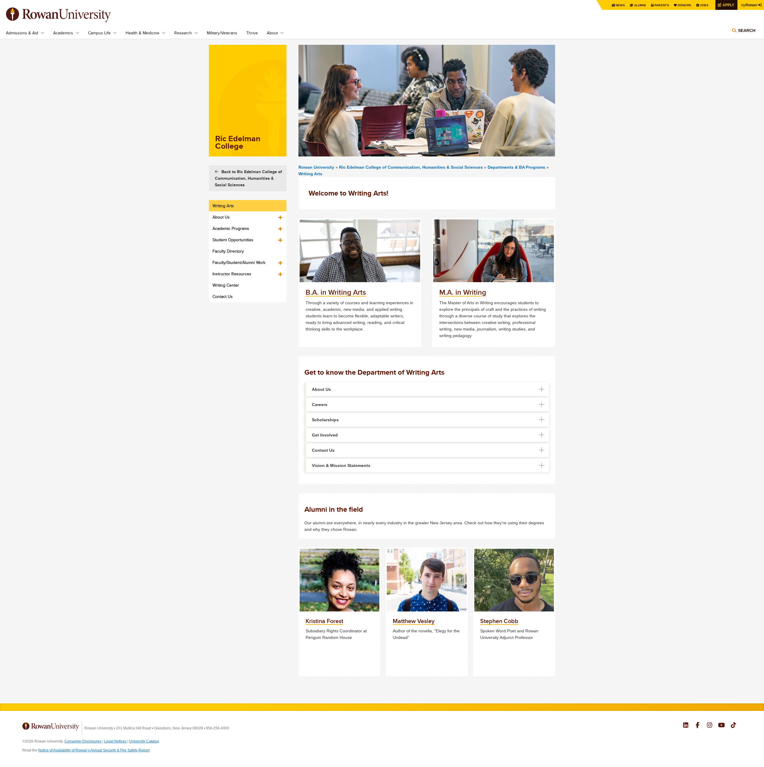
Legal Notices (115, 741)
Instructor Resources (231, 274)
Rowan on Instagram (709, 725)
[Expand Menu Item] (281, 215)
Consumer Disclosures (82, 741)
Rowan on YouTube (721, 725)
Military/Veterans (222, 33)
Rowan (749, 4)
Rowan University (67, 14)
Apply (728, 5)
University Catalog (144, 741)
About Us (321, 389)
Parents (661, 5)
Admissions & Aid (22, 33)
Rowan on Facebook (697, 725)
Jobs (704, 5)
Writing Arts (310, 173)
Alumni (640, 5)
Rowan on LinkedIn (685, 725)
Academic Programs (230, 228)
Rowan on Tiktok (733, 725)
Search (746, 30)
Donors (684, 5)
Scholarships (325, 419)
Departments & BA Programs (516, 167)
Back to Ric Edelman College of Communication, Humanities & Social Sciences (248, 178)
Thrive (252, 33)
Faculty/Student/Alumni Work (238, 262)
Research (183, 33)
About (272, 33)
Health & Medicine (142, 33)
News (620, 5)
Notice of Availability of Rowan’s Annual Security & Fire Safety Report (94, 750)
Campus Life (99, 33)
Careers (319, 404)
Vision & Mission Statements (341, 465)
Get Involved (325, 435)
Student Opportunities (232, 240)
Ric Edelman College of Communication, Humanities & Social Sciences (411, 167)
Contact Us (323, 450)
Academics (63, 33)
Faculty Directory (228, 251)
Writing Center (225, 285)
